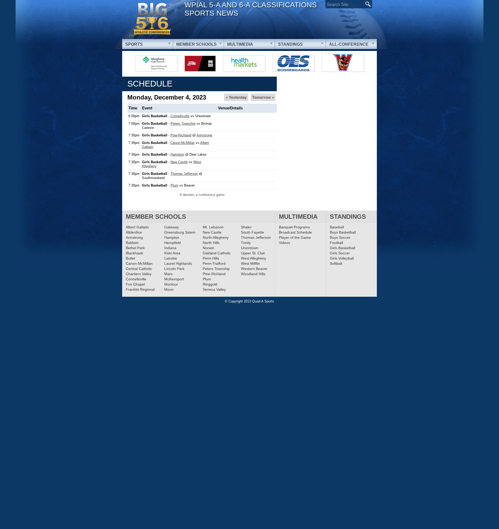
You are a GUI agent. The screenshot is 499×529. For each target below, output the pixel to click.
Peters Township (182, 123)
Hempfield (172, 243)
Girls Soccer (340, 253)
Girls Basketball (342, 248)
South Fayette (252, 232)
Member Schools (196, 44)
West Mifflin (250, 263)
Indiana (170, 248)
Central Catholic (139, 269)
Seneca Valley (214, 289)
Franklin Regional (140, 289)
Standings (290, 44)
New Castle (179, 162)
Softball (336, 263)
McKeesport (174, 279)
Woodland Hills (253, 274)
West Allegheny (253, 258)
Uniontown (249, 248)
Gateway (171, 227)
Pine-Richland (180, 135)
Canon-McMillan (182, 143)
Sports (134, 44)
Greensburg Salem (179, 232)
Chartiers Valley (139, 274)
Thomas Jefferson (184, 174)
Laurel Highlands (178, 263)
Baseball (337, 227)
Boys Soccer (340, 237)
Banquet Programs (294, 227)
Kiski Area (172, 253)
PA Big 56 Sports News (152, 19)
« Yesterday (236, 97)
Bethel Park (135, 248)
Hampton (177, 154)
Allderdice (134, 232)
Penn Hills (211, 258)
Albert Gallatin (137, 227)
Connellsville (179, 116)
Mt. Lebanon (213, 227)
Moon (169, 289)
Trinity (246, 243)
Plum (174, 185)
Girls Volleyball (342, 258)
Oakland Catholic (217, 253)
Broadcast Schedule (295, 232)
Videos (284, 243)
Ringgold (210, 284)
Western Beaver (254, 269)
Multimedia (240, 44)
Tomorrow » (263, 97)
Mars (168, 274)
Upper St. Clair (253, 253)
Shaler (246, 227)
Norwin (208, 248)
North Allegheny (216, 237)
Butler (130, 258)
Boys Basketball (343, 232)
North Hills (211, 243)
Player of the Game (295, 237)
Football (336, 243)
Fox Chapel (135, 284)
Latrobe (170, 258)
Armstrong (204, 135)
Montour (171, 284)
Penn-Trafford (214, 263)
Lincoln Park (174, 269)
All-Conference (349, 44)
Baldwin (132, 243)
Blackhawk (134, 253)
